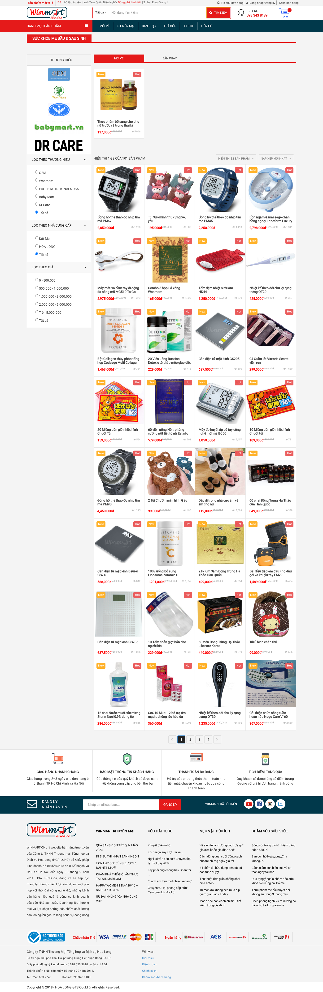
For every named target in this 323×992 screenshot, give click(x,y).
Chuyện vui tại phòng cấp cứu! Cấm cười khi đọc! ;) (168, 890)
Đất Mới (44, 239)
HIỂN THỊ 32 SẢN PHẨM (234, 158)
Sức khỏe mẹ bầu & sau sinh (59, 38)
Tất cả (43, 213)
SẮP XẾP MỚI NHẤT (274, 158)
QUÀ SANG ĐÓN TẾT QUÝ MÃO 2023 (117, 848)
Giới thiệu (148, 958)
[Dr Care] (59, 145)
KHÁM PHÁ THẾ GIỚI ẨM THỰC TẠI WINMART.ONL (117, 877)
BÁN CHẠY (149, 26)
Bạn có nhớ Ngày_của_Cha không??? (269, 859)
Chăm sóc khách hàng (156, 977)
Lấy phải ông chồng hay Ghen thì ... (169, 872)
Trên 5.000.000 (49, 312)
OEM (42, 173)
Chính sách (149, 970)
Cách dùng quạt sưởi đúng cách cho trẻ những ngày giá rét (221, 859)
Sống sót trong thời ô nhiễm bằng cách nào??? (273, 848)
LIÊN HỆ (206, 26)
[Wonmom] (59, 92)
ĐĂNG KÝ (170, 804)
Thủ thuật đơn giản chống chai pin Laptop (220, 881)
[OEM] (59, 74)
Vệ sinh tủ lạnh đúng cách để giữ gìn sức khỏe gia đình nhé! (221, 848)
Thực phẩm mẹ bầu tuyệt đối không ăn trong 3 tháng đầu (271, 892)
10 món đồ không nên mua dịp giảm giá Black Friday (220, 892)
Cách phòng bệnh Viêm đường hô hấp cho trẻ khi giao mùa (274, 903)
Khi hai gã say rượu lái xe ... (165, 852)
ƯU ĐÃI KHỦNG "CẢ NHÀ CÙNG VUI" (117, 899)
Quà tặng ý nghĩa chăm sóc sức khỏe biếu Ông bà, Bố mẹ (273, 881)
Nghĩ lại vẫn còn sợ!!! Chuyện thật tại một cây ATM (170, 861)
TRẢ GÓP (170, 26)
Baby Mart (46, 197)
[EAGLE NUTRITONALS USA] (59, 110)
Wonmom (45, 181)
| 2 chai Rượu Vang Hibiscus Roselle (141, 2)
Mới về (118, 58)
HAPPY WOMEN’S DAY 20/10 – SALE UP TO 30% (117, 888)
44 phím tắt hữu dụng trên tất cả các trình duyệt (221, 870)
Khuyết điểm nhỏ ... (160, 845)
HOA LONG (47, 247)
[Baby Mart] (59, 127)
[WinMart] (58, 830)
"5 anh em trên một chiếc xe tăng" (170, 881)
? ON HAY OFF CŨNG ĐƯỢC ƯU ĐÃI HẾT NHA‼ (116, 865)
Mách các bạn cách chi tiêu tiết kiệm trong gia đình (220, 903)
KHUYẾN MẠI (126, 26)
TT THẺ (188, 26)
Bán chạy (170, 58)
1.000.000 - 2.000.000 (55, 296)
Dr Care (44, 205)
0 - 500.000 (47, 280)
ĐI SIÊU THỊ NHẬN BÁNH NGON (117, 856)
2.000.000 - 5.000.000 (55, 304)
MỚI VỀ (104, 26)
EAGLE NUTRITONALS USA (58, 189)
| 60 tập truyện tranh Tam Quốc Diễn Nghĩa (66, 2)
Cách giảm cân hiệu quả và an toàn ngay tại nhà (271, 870)
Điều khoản (149, 964)
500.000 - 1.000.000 (53, 288)
